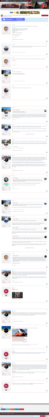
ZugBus (17, 146)
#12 (46, 216)
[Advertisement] (24, 103)
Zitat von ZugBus (15, 178)
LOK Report (19, 34)
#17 (46, 326)
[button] (35, 1)
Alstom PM (13, 60)
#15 (46, 287)
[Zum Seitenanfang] (48, 414)
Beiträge (3, 33)
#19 (46, 362)
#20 (46, 381)
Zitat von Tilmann (15, 236)
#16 (46, 310)
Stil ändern (46, 413)
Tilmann (19, 170)
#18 (46, 350)
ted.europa (15, 34)
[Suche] (47, 1)
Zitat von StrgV (15, 202)
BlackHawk (14, 371)
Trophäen (3, 80)
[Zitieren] (46, 41)
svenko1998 (19, 211)
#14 (46, 270)
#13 (46, 253)
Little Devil (6, 16)
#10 (46, 175)
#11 (46, 200)
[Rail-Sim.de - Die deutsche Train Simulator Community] (24, 5)
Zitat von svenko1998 (16, 109)
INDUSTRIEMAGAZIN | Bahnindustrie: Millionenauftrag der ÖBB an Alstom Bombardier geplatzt (18, 338)
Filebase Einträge (4, 82)
